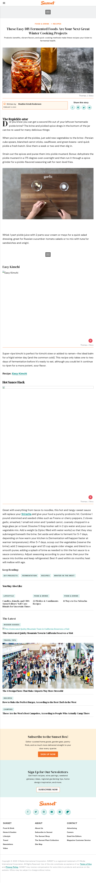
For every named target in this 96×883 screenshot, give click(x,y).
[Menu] (4, 3)
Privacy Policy (12, 867)
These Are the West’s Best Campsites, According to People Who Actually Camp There (46, 713)
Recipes (57, 24)
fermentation (29, 576)
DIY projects (11, 576)
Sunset (7, 823)
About (38, 823)
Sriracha (26, 514)
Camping (8, 709)
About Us (39, 828)
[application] (48, 193)
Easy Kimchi (19, 373)
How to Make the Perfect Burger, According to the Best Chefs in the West (39, 702)
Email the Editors (74, 836)
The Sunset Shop (42, 836)
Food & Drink (42, 24)
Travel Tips (10, 640)
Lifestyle (6, 836)
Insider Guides (12, 625)
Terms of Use (86, 864)
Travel (5, 840)
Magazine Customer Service (79, 840)
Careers (70, 832)
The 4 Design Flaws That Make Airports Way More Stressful (32, 690)
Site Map (38, 844)
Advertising (72, 828)
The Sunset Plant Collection (47, 840)
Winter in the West (64, 576)
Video (5, 848)
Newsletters (8, 844)
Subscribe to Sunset (43, 832)
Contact (72, 823)
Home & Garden (9, 832)
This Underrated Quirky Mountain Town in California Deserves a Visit (37, 633)
